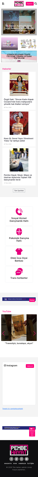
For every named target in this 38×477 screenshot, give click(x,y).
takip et (30, 366)
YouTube (6, 311)
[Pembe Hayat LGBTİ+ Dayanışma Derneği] (19, 3)
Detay (32, 300)
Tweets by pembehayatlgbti (12, 409)
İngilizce (29, 3)
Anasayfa (8, 463)
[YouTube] (27, 459)
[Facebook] (11, 459)
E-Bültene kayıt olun (32, 432)
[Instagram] (21, 459)
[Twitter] (16, 459)
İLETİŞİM (30, 463)
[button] (34, 22)
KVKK (15, 463)
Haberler (22, 463)
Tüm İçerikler (19, 191)
